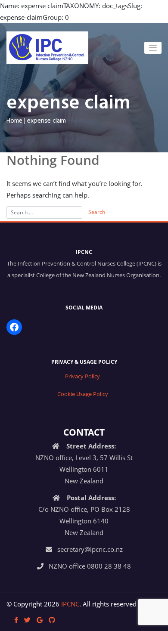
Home (14, 121)
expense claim (46, 121)
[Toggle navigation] (153, 48)
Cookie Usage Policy (82, 394)
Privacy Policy (82, 376)
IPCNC (70, 604)
